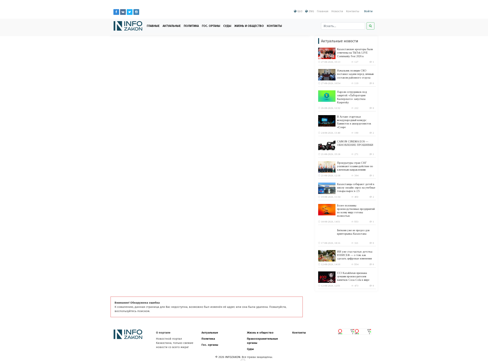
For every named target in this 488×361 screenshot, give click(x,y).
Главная (322, 11)
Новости (337, 11)
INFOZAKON (232, 357)
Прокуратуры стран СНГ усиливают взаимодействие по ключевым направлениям (355, 166)
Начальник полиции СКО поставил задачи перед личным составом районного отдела (355, 74)
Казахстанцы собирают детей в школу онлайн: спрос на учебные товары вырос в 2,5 (356, 188)
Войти (368, 11)
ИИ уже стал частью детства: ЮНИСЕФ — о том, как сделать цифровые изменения (355, 255)
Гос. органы (211, 26)
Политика (191, 26)
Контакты (352, 11)
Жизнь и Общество (249, 26)
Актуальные (172, 26)
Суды (227, 26)
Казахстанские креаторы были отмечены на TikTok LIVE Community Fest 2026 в (355, 53)
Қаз (299, 11)
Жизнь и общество (260, 332)
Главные (153, 26)
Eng (311, 11)
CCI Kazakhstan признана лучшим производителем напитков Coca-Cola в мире (353, 276)
